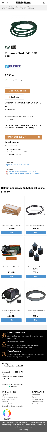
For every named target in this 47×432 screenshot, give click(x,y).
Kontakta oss (36, 395)
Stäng (26, 430)
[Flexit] (13, 66)
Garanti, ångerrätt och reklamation (12, 406)
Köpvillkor (5, 395)
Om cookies (36, 404)
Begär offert (15, 97)
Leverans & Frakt (7, 404)
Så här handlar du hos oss (10, 397)
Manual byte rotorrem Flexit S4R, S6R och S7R (25, 174)
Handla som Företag (8, 399)
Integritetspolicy (37, 402)
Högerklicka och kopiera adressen (17, 165)
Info (20, 430)
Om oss (34, 397)
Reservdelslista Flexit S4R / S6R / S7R (22, 171)
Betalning (5, 402)
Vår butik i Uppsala (38, 399)
